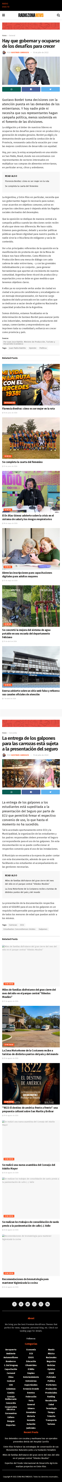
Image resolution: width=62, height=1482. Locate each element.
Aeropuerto (10, 1349)
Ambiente (10, 1353)
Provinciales (51, 1393)
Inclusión (31, 1424)
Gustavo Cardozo (20, 52)
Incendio (31, 1420)
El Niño (31, 1369)
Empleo (31, 1373)
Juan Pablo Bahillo (17, 348)
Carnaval (11, 1373)
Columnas (11, 1389)
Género (31, 1408)
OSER (51, 1373)
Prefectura (51, 1385)
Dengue (11, 1421)
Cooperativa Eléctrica (11, 1408)
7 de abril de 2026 (9, 699)
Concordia (13, 733)
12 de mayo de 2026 (10, 581)
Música (51, 1353)
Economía (31, 1349)
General (12, 36)
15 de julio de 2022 (40, 52)
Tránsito (51, 1416)
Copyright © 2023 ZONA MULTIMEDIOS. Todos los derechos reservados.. (31, 1477)
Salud (51, 1404)
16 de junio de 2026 (10, 413)
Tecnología (51, 1408)
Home (4, 36)
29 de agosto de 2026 (10, 1058)
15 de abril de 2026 (10, 641)
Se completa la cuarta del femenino (21, 186)
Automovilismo (11, 1357)
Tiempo (51, 1412)
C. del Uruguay (11, 1365)
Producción (51, 1389)
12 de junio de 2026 (10, 466)
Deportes (10, 1425)
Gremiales (31, 1412)
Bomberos (11, 1361)
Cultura (10, 1417)
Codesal (11, 1381)
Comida (10, 1393)
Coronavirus (11, 1413)
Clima (10, 1377)
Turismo (51, 1424)
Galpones (43, 929)
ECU (22, 925)
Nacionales (51, 1357)
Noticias (51, 1365)
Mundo (51, 1349)
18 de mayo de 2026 (10, 523)
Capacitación (11, 1369)
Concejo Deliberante (11, 1397)
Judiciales (31, 1428)
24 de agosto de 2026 (10, 1287)
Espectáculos (31, 1385)
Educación (31, 1361)
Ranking (51, 1396)
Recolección (51, 1400)
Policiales (51, 1377)
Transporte (51, 1420)
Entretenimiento (31, 1377)
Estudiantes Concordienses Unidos (19, 929)
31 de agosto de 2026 (10, 1001)
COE (11, 1385)
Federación (31, 1396)
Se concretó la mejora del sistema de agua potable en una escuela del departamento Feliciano (26, 633)
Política (43, 348)
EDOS (31, 1357)
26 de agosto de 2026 (10, 1173)
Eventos (31, 1393)
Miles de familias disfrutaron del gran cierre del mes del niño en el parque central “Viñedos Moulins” (29, 993)
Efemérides (31, 1365)
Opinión (32, 348)
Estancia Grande (31, 1389)
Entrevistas (9, 403)
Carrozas (13, 925)
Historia (31, 1416)
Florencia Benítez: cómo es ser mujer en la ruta (27, 181)
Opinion (51, 1369)
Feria (31, 1400)
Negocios (51, 1361)
